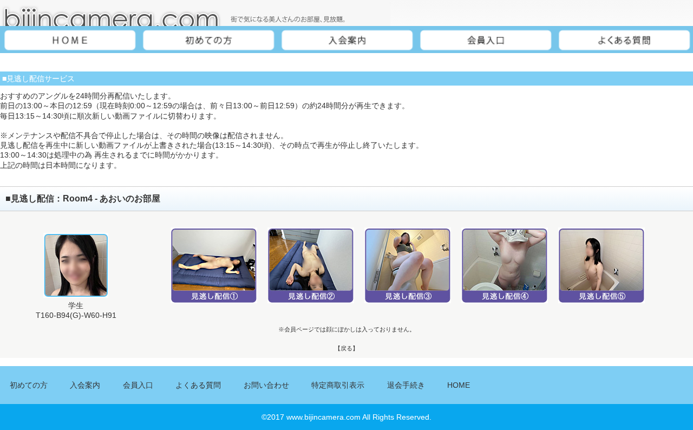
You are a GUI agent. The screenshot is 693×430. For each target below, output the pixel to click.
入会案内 (85, 385)
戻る (346, 348)
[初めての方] (208, 41)
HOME (458, 385)
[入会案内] (346, 41)
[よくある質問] (623, 41)
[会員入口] (485, 41)
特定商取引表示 (337, 385)
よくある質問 (198, 385)
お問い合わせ (266, 385)
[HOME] (69, 41)
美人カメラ (195, 13)
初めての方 (29, 385)
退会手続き (406, 385)
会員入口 (138, 385)
